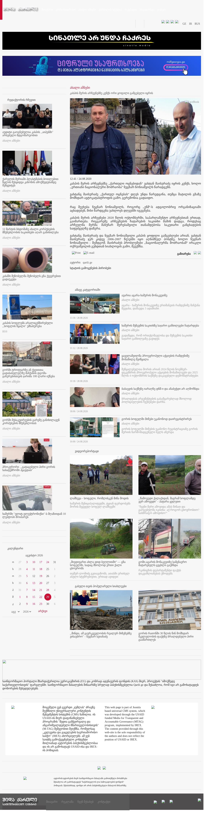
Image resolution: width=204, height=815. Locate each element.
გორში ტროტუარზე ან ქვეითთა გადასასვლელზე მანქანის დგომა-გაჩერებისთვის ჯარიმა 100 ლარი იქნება (28, 373)
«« (12, 555)
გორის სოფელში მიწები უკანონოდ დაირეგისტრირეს (157, 419)
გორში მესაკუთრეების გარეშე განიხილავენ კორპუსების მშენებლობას (31, 422)
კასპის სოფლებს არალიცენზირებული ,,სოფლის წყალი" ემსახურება (27, 325)
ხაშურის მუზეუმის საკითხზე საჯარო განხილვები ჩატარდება (160, 325)
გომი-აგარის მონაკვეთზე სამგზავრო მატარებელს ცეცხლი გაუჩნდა (162, 563)
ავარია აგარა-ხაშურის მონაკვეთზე (144, 295)
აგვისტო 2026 (34, 555)
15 (33, 596)
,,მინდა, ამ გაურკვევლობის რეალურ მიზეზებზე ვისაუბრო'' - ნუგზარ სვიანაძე (100, 635)
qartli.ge (87, 262)
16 (33, 603)
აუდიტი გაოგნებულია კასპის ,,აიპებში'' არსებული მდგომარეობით (27, 134)
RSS (4, 331)
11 (34, 569)
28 (47, 590)
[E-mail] (87, 253)
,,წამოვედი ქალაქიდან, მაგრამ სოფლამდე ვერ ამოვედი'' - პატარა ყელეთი (166, 500)
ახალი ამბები (11, 140)
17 (40, 562)
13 (33, 583)
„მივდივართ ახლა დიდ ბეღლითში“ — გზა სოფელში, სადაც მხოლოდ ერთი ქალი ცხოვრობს (98, 565)
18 (40, 569)
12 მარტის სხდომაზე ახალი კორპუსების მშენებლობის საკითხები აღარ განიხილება (30, 231)
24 (47, 562)
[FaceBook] (192, 102)
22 (40, 596)
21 (40, 590)
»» (56, 555)
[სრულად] (200, 317)
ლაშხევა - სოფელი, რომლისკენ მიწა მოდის (99, 498)
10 (33, 562)
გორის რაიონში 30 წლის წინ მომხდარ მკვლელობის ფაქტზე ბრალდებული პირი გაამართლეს (165, 636)
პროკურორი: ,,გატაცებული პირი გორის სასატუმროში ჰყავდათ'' (28, 468)
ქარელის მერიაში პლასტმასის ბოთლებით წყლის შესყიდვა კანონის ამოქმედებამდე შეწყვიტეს (30, 182)
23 (40, 603)
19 (40, 576)
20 (40, 583)
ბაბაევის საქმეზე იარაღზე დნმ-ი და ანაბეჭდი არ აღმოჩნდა (160, 388)
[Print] (75, 253)
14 (33, 590)
